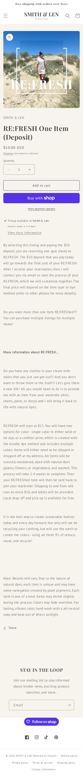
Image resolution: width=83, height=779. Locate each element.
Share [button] (12, 628)
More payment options (41, 208)
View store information (25, 233)
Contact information (44, 769)
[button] (5, 16)
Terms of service (42, 762)
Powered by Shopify (45, 755)
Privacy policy (20, 762)
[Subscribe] (69, 705)
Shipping (8, 153)
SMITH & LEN (24, 755)
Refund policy (69, 755)
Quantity (8, 161)
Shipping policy (66, 762)
